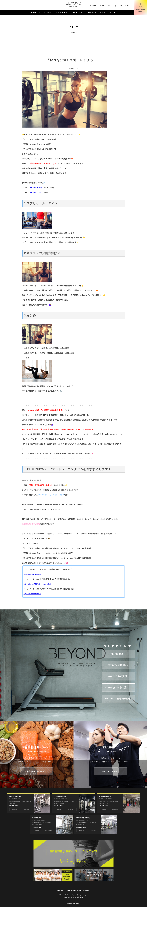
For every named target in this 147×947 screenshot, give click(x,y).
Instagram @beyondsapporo (79, 895)
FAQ (114, 5)
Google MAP (26, 809)
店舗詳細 (14, 809)
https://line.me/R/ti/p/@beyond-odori (37, 584)
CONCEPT (35, 12)
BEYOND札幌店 (36, 187)
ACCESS (93, 5)
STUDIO (48, 12)
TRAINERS (91, 12)
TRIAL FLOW (104, 5)
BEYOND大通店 (36, 192)
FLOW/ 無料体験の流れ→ (118, 687)
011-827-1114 (36, 827)
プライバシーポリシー (73, 890)
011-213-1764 (81, 827)
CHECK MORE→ (36, 771)
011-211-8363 (13, 806)
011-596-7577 (103, 806)
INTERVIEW (77, 12)
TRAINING (60, 12)
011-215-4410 (58, 806)
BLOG (113, 12)
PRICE (103, 12)
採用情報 (86, 890)
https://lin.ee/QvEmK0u (32, 574)
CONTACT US (124, 5)
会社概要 (61, 890)
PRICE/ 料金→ (118, 654)
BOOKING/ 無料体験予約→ (118, 698)
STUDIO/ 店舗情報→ (118, 665)
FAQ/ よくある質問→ (118, 676)
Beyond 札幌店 (78, 897)
